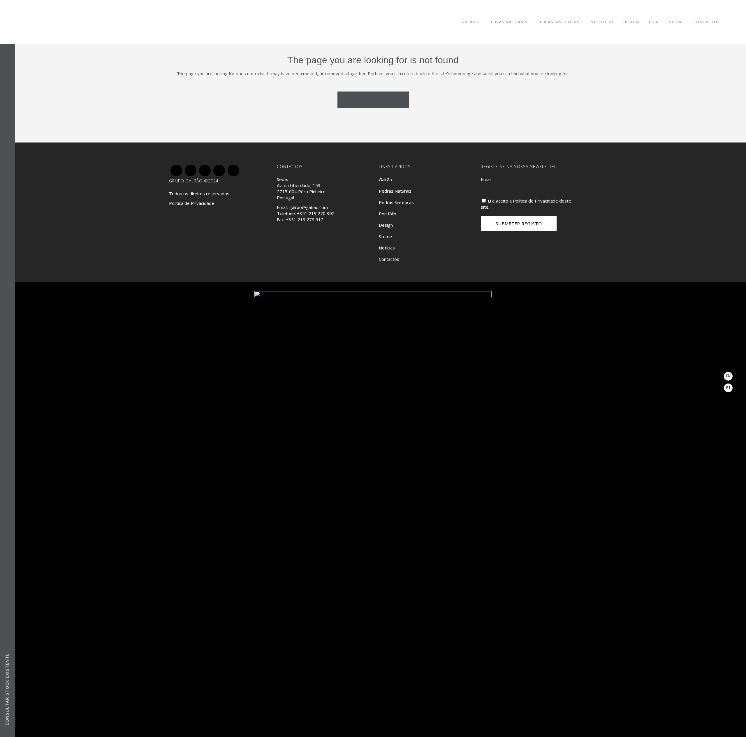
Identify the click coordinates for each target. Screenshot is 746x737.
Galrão (385, 179)
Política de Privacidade (191, 203)
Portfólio (387, 214)
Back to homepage (373, 99)
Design (386, 225)
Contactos (389, 259)
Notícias (387, 248)
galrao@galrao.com (308, 207)
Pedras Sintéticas (396, 202)
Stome (385, 236)
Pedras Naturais (395, 191)
